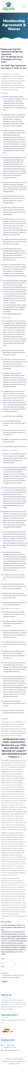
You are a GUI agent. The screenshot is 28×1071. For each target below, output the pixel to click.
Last (16, 963)
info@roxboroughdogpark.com (11, 1050)
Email (3, 966)
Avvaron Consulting (17, 1059)
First (2, 963)
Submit (4, 981)
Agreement (5, 973)
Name (3, 959)
